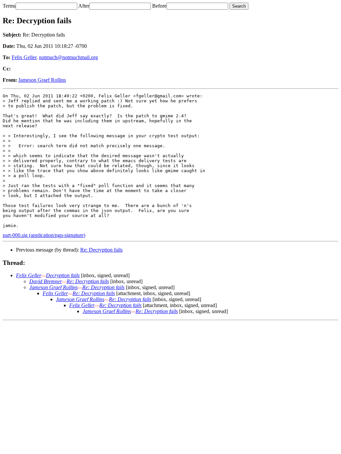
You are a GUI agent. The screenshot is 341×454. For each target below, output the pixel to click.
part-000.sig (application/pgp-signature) (44, 235)
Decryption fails (63, 275)
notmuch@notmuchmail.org (68, 57)
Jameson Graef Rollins (42, 80)
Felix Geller (24, 57)
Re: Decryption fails (101, 250)
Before (159, 6)
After (83, 6)
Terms (9, 6)
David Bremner (45, 281)
